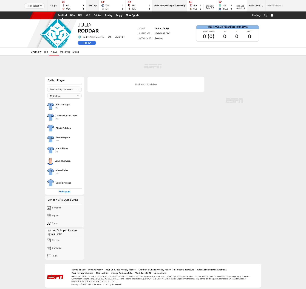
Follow (87, 43)
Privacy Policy (95, 270)
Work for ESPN (143, 273)
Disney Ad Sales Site (121, 273)
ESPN (42, 15)
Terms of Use (79, 270)
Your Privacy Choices (82, 273)
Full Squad (64, 191)
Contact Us (102, 273)
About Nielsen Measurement (212, 270)
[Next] (262, 5)
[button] (265, 15)
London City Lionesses (93, 37)
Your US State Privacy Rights (121, 270)
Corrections (160, 273)
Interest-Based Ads (184, 270)
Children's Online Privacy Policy (154, 270)
